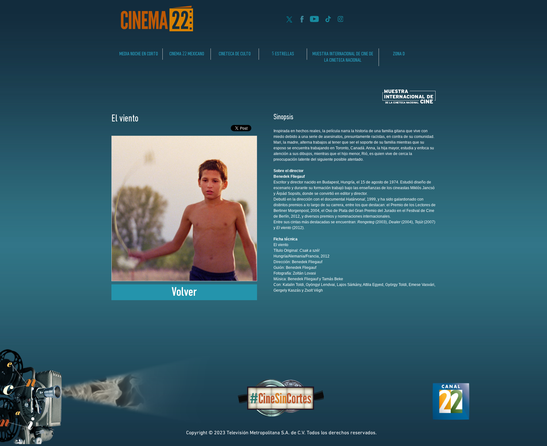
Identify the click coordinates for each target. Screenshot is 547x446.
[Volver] (184, 298)
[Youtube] (314, 20)
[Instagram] (340, 20)
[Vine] (328, 20)
